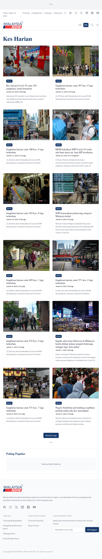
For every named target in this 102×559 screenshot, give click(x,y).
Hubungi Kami (9, 533)
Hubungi (48, 13)
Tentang (26, 13)
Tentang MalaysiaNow (12, 520)
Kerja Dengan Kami (11, 538)
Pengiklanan (37, 13)
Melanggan (92, 529)
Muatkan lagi (51, 435)
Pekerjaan (58, 13)
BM (85, 25)
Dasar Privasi (33, 525)
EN (80, 25)
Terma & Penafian (35, 520)
